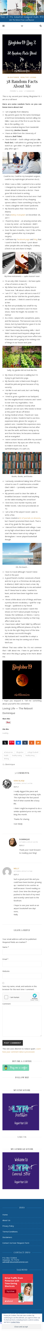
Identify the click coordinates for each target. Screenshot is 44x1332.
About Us (6, 1220)
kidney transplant (18, 214)
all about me (8, 752)
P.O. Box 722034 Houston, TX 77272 (10, 1259)
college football (32, 752)
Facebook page (23, 239)
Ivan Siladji (19, 780)
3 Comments (29, 91)
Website (6, 971)
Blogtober (13, 77)
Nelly (16, 868)
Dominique (10, 764)
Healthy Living (28, 77)
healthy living (30, 755)
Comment (6, 1003)
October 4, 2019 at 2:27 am (23, 871)
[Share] (18, 742)
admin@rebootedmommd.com (15, 1262)
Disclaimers (7, 1237)
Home (5, 1214)
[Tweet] (5, 742)
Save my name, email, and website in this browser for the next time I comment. (19, 988)
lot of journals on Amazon (29, 518)
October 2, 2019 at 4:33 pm (28, 842)
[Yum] (31, 742)
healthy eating (17, 755)
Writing (6, 759)
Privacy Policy (8, 1226)
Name (5, 947)
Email (5, 959)
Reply (16, 787)
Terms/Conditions (10, 1231)
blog (35, 239)
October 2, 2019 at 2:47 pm (23, 783)
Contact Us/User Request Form (15, 1243)
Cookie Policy (15, 1322)
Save (13, 742)
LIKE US (22, 1137)
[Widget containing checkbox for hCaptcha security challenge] (20, 997)
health (6, 755)
